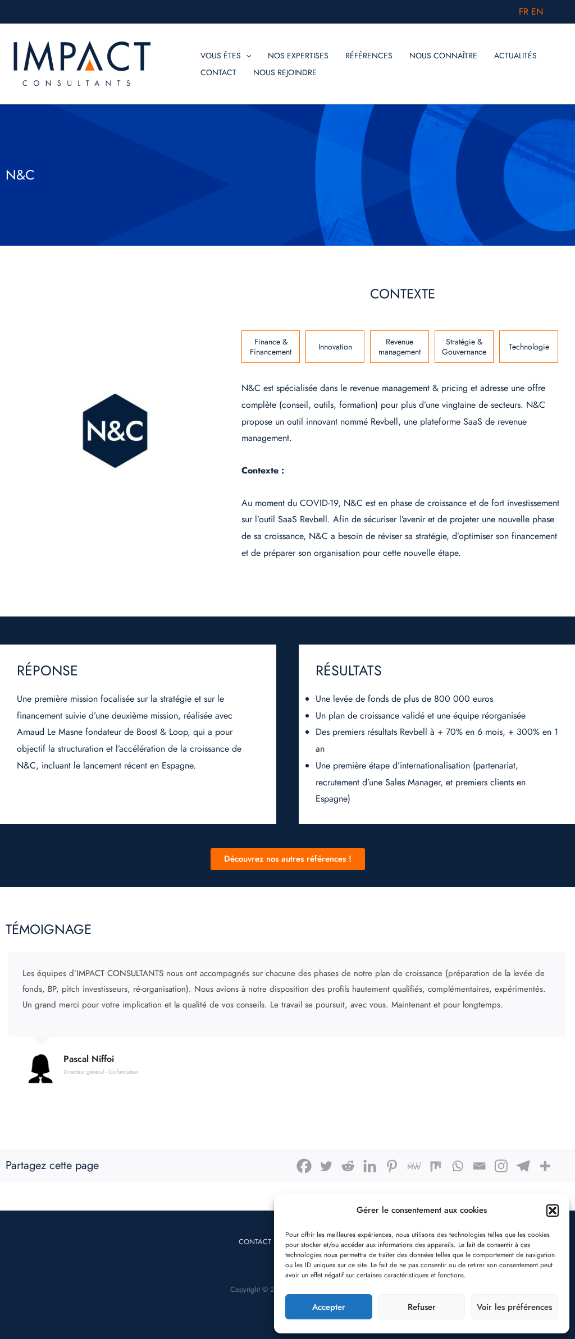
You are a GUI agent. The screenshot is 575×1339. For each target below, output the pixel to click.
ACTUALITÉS (515, 55)
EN (537, 11)
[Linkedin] (370, 1166)
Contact (255, 1241)
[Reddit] (348, 1166)
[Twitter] (326, 1166)
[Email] (479, 1166)
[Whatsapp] (457, 1166)
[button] (552, 1210)
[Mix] (435, 1166)
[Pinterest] (391, 1166)
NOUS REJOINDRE (285, 72)
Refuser (422, 1307)
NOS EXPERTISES (298, 55)
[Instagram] (501, 1166)
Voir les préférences (514, 1307)
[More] (545, 1166)
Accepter (328, 1307)
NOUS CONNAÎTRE (443, 55)
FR (523, 11)
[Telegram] (523, 1166)
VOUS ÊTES (220, 55)
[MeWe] (413, 1166)
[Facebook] (304, 1166)
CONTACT (218, 72)
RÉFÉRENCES (369, 55)
